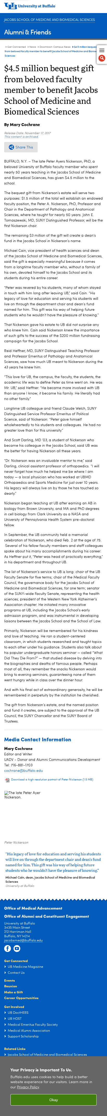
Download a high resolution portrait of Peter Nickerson (52, 779)
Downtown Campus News (54, 47)
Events (9, 980)
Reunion (10, 985)
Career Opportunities (21, 997)
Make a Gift (13, 991)
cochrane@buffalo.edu (23, 771)
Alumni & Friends (27, 31)
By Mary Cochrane (22, 124)
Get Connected (16, 47)
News (32, 47)
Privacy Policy (28, 1087)
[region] (53, 1086)
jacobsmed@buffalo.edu (23, 940)
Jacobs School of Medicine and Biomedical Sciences (49, 20)
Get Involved (14, 1006)
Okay (53, 1100)
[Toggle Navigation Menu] (102, 54)
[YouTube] (17, 948)
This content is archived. (21, 137)
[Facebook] (7, 948)
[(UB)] (53, 8)
